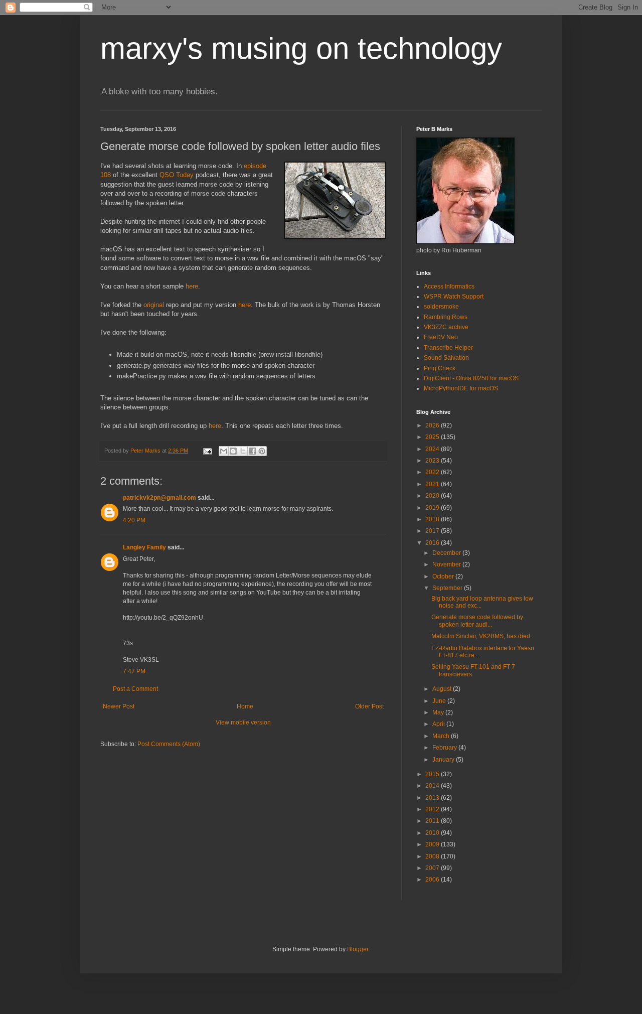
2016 (433, 542)
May (438, 712)
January (444, 759)
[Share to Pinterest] (262, 451)
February (445, 747)
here (192, 286)
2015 (433, 774)
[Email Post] (207, 451)
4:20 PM (134, 520)
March (441, 736)
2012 (433, 809)
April (439, 724)
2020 (433, 495)
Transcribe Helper (448, 347)
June (439, 700)
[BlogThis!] (233, 451)
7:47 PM (134, 671)
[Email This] (224, 451)
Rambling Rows (445, 317)
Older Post (369, 706)
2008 (433, 856)
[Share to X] (243, 451)
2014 (433, 785)
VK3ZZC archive (446, 327)
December (447, 552)
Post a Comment (135, 688)
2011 (433, 820)
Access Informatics (449, 286)
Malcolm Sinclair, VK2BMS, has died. (481, 636)
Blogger (357, 949)
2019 (433, 507)
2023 (433, 460)
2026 (433, 425)
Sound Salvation (446, 357)
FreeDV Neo (441, 337)
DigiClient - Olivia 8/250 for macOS (471, 378)
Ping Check (439, 368)
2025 (433, 437)
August (442, 688)
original (153, 305)
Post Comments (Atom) (168, 744)
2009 (433, 844)
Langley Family (144, 547)
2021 (433, 484)
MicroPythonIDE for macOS (461, 388)
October (443, 576)
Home (245, 706)
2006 (433, 879)
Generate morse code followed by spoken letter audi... (477, 621)
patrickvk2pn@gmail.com (159, 497)
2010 (433, 832)
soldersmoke (441, 306)
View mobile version (243, 722)
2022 (433, 472)
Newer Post (118, 706)
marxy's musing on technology (301, 48)
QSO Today (176, 175)
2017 (433, 530)
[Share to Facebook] (252, 451)
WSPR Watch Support (454, 296)
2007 (433, 868)
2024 (433, 449)
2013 (433, 797)
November (447, 564)
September (448, 588)
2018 (433, 519)
